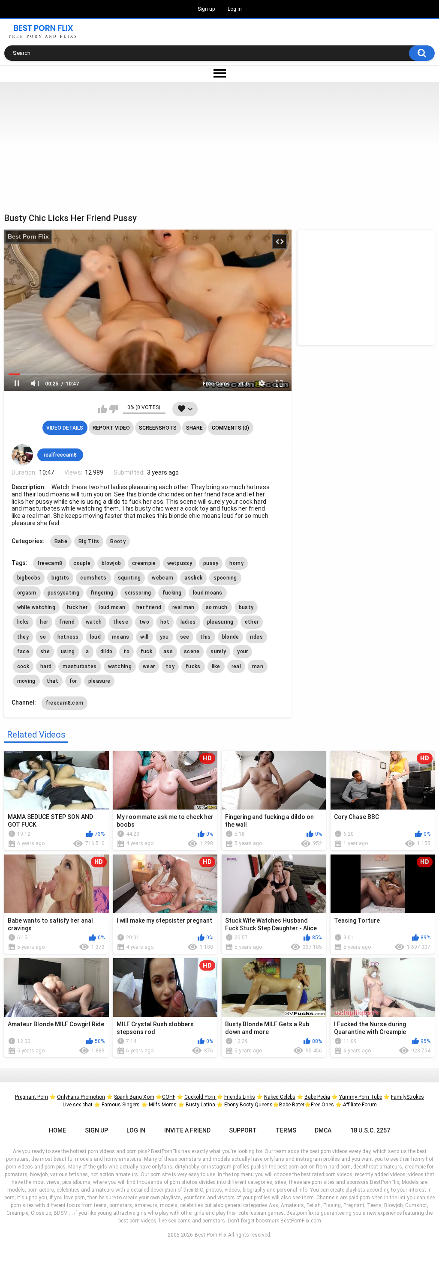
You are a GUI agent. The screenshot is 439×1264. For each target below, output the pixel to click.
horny (236, 563)
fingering (102, 593)
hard (45, 666)
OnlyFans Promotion (81, 1097)
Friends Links (239, 1097)
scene (192, 651)
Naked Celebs (279, 1097)
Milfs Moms (163, 1105)
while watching (36, 607)
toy (170, 666)
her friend (148, 607)
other (252, 622)
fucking (172, 593)
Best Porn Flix (28, 236)
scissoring (138, 593)
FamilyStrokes (407, 1097)
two (144, 622)
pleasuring (220, 622)
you (164, 637)
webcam (162, 578)
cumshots (93, 578)
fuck (146, 651)
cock (23, 666)
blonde (230, 637)
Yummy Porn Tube (360, 1097)
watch (94, 622)
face (23, 651)
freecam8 (49, 563)
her (44, 622)
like (216, 666)
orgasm (26, 593)
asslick (193, 578)
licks (23, 622)
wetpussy (179, 563)
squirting (129, 578)
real (236, 666)
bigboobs (28, 578)
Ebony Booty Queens (248, 1105)
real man (183, 607)
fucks (193, 666)
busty (246, 607)
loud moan (112, 607)
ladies (188, 622)
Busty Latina (200, 1105)
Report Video (111, 428)
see (184, 637)
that (52, 681)
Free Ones (322, 1105)
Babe (60, 541)
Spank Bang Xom (134, 1097)
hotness (68, 637)
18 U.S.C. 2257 (370, 1130)
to (126, 651)
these (121, 622)
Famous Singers (121, 1105)
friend (67, 622)
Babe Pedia (317, 1097)
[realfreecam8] (22, 455)
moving (26, 681)
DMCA (323, 1130)
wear (149, 666)
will (144, 637)
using (68, 651)
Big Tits (88, 541)
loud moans (208, 593)
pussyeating (63, 593)
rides (256, 637)
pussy (211, 563)
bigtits (60, 578)
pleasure (99, 681)
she (45, 651)
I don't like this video (113, 409)
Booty (118, 541)
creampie (144, 563)
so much (217, 607)
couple (81, 563)
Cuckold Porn (200, 1097)
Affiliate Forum (360, 1105)
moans (120, 637)
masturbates (79, 666)
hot (164, 622)
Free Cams (216, 384)
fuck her (76, 607)
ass (168, 651)
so (43, 637)
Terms (286, 1130)
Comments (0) (230, 428)
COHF (168, 1097)
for (73, 681)
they (23, 637)
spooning (225, 578)
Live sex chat (78, 1105)
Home (57, 1130)
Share (194, 428)
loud (95, 637)
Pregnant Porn (31, 1097)
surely (218, 651)
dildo (106, 651)
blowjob (111, 563)
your (242, 651)
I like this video (102, 409)
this (205, 637)
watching (120, 666)
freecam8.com (65, 703)
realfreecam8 (60, 455)
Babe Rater (291, 1105)
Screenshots (158, 428)
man (257, 666)
